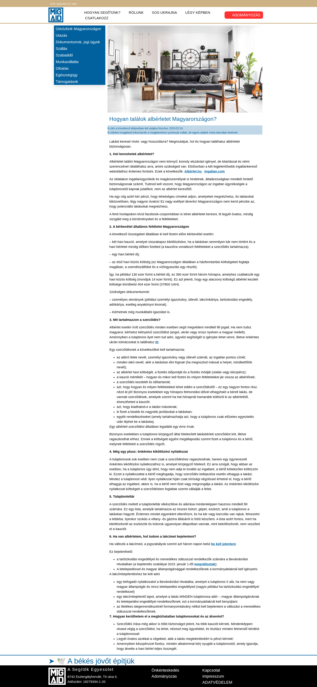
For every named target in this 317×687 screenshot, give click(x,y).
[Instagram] (255, 3)
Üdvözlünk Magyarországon (78, 29)
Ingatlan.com (214, 171)
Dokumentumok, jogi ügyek (78, 42)
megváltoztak (204, 564)
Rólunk (136, 12)
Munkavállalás (67, 62)
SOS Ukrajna (164, 12)
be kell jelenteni (223, 544)
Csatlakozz (96, 18)
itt (156, 342)
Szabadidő (64, 55)
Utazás (61, 35)
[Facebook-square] (249, 3)
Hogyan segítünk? (102, 12)
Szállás (61, 49)
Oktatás (62, 68)
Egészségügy (67, 75)
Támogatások (67, 82)
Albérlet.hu (193, 171)
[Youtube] (262, 3)
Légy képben (197, 12)
